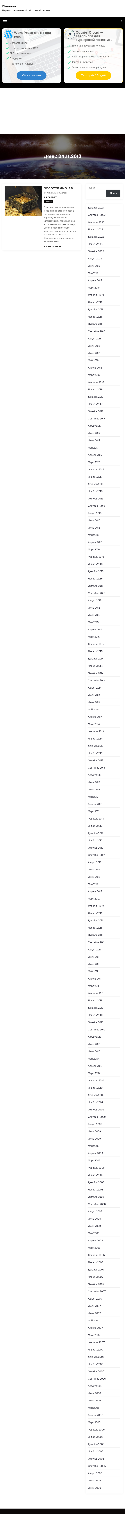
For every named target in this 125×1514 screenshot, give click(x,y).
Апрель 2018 (95, 367)
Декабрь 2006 (96, 1357)
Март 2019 (94, 287)
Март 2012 (94, 898)
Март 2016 (94, 549)
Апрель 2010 (95, 1066)
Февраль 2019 (96, 295)
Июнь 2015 (94, 615)
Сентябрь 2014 (96, 680)
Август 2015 (95, 600)
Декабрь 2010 (96, 1008)
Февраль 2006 (96, 1429)
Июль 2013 (94, 782)
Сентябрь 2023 (97, 215)
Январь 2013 (95, 826)
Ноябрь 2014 (95, 666)
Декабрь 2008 (96, 1182)
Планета (9, 6)
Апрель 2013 (95, 804)
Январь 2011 (95, 1000)
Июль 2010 (94, 1044)
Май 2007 (94, 1320)
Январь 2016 (95, 564)
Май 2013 (93, 797)
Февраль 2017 (96, 469)
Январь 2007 (95, 1349)
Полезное (48, 201)
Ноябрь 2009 (95, 1102)
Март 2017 (94, 462)
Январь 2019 (95, 302)
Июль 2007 (94, 1306)
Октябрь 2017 (95, 411)
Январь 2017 (95, 477)
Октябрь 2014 (96, 673)
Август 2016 (95, 513)
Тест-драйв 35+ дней (93, 75)
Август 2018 (95, 338)
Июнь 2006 (94, 1400)
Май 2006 (94, 1408)
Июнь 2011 (94, 964)
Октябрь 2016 (95, 498)
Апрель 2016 (95, 542)
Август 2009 (95, 1124)
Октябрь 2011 (95, 935)
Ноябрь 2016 (95, 491)
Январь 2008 (95, 1262)
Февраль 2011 (95, 993)
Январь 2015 (95, 651)
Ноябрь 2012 (95, 840)
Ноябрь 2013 (95, 753)
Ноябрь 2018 (95, 317)
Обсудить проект (31, 75)
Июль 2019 (94, 266)
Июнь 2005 (94, 1488)
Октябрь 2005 (96, 1459)
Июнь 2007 (94, 1313)
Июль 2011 (94, 957)
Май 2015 (93, 622)
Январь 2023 (95, 229)
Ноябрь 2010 (95, 1015)
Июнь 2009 (94, 1138)
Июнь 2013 (94, 789)
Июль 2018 (94, 346)
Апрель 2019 (95, 280)
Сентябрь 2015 (96, 593)
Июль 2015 (94, 607)
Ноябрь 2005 (95, 1451)
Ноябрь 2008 (95, 1189)
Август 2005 (95, 1473)
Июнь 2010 (94, 1051)
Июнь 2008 (94, 1226)
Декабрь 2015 (96, 571)
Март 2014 (94, 724)
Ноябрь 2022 (95, 244)
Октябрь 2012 (95, 848)
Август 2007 (95, 1298)
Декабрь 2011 (95, 920)
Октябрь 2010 (95, 1022)
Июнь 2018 (94, 353)
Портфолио (16, 63)
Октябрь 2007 (96, 1284)
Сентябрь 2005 (97, 1466)
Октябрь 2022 (96, 251)
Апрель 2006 (95, 1415)
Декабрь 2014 (96, 658)
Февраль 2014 (96, 731)
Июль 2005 (94, 1480)
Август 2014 (95, 687)
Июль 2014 (94, 695)
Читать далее (51, 246)
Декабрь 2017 (96, 397)
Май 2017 (93, 447)
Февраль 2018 (96, 382)
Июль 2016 (94, 520)
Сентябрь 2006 (97, 1378)
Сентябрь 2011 (96, 942)
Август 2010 (95, 1037)
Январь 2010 (95, 1088)
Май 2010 (93, 1058)
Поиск (91, 187)
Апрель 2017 (95, 455)
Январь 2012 (95, 913)
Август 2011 (94, 949)
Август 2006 (95, 1386)
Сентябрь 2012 (96, 855)
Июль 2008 (94, 1218)
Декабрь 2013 (95, 746)
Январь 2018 (95, 389)
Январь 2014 (95, 738)
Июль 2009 (94, 1131)
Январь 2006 (95, 1437)
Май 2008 (94, 1233)
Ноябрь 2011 (95, 928)
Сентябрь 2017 (96, 418)
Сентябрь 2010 (96, 1029)
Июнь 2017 (94, 440)
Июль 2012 (94, 869)
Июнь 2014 (94, 702)
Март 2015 (94, 637)
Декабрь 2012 (95, 833)
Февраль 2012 (96, 906)
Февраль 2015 (96, 644)
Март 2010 (94, 1073)
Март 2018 (94, 375)
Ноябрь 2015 (95, 578)
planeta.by (50, 197)
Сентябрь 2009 (97, 1117)
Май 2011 (93, 971)
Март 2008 (94, 1248)
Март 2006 (94, 1422)
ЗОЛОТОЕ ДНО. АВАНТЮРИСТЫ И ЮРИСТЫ (60, 188)
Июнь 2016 (94, 527)
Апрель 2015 (95, 629)
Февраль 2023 (96, 222)
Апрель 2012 (95, 891)
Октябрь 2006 (96, 1371)
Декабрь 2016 (96, 484)
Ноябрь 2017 (95, 404)
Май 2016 (93, 535)
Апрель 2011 (95, 978)
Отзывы (29, 63)
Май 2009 (93, 1146)
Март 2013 (94, 811)
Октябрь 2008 (96, 1197)
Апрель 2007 (95, 1328)
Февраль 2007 (96, 1342)
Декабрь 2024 (96, 207)
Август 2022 (95, 258)
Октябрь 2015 (95, 586)
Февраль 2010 (96, 1080)
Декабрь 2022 (96, 237)
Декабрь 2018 (96, 309)
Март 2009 (94, 1160)
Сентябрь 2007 (97, 1291)
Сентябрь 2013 (96, 768)
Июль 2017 (94, 433)
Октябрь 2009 (96, 1109)
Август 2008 (95, 1211)
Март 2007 (94, 1335)
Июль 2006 (94, 1393)
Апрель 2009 (95, 1153)
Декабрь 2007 (96, 1269)
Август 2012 (94, 862)
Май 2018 (93, 360)
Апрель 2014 (95, 717)
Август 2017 (95, 426)
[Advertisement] (62, 111)
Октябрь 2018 (95, 324)
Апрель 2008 (95, 1240)
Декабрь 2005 (96, 1444)
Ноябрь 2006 (95, 1364)
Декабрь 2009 (96, 1095)
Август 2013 (94, 775)
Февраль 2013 (96, 818)
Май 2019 (93, 273)
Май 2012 (93, 884)
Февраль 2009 (96, 1168)
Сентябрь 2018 (96, 331)
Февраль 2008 (96, 1255)
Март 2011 (93, 986)
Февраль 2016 (96, 557)
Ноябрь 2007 (95, 1277)
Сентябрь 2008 (97, 1204)
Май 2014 (93, 709)
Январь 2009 (95, 1175)
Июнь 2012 (94, 877)
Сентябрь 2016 (96, 506)
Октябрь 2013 (95, 760)
